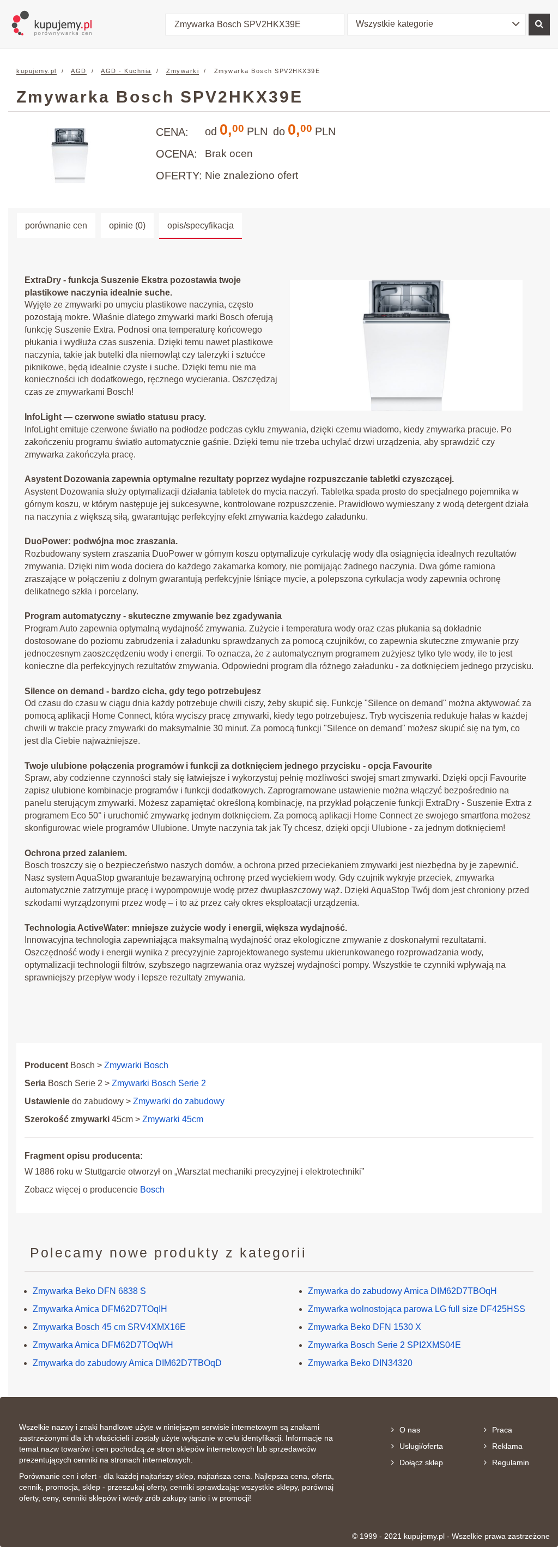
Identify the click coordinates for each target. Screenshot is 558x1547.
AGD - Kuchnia (126, 71)
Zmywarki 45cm (172, 1119)
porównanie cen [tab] (56, 225)
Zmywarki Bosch (136, 1065)
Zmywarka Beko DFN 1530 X (364, 1327)
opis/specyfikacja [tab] (200, 225)
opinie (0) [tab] (127, 225)
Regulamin (510, 1462)
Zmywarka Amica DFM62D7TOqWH (103, 1345)
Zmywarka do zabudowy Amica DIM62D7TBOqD (127, 1363)
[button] (436, 24)
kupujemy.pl (36, 71)
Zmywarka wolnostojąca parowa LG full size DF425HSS (416, 1309)
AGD (79, 71)
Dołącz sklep (421, 1462)
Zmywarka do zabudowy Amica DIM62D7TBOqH (402, 1291)
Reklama (507, 1446)
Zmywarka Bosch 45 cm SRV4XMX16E (109, 1327)
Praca (502, 1429)
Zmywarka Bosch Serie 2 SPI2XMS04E (384, 1345)
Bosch (152, 1189)
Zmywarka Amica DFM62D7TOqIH (100, 1309)
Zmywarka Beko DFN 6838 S (89, 1291)
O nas (409, 1429)
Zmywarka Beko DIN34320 (360, 1363)
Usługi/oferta (421, 1446)
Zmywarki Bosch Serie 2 (159, 1083)
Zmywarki (182, 71)
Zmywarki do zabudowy (179, 1101)
